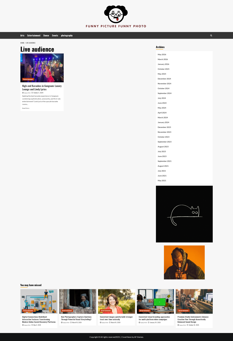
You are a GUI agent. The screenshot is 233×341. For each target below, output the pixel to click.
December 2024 (164, 79)
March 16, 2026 (115, 322)
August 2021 (163, 166)
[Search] (211, 35)
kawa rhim (27, 93)
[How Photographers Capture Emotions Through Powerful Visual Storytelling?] (77, 301)
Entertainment (33, 35)
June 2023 (162, 156)
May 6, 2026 (37, 325)
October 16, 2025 (194, 325)
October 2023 (163, 137)
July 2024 (162, 98)
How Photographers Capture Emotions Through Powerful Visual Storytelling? (76, 318)
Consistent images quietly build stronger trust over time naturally (116, 318)
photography (67, 35)
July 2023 (162, 151)
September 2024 (164, 93)
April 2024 (162, 113)
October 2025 (163, 69)
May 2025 (162, 74)
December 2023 (164, 127)
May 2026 (162, 54)
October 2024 (163, 88)
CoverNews (126, 337)
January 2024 (163, 122)
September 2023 (164, 142)
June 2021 (162, 176)
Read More (25, 108)
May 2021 (162, 180)
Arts (22, 35)
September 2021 (164, 161)
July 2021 (162, 171)
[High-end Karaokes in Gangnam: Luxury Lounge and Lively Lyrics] (42, 67)
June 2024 (162, 103)
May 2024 (162, 108)
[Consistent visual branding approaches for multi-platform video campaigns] (155, 301)
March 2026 (163, 59)
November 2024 (164, 83)
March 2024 (163, 117)
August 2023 (163, 146)
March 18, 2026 (77, 322)
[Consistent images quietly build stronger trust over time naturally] (116, 301)
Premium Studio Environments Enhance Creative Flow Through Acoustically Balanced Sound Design (193, 319)
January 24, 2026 (155, 322)
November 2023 (164, 132)
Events (55, 35)
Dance (46, 35)
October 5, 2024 (38, 93)
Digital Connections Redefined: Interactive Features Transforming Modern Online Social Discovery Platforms (39, 319)
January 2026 (163, 64)
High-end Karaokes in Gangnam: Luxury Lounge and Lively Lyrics (42, 87)
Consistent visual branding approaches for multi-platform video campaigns (154, 318)
